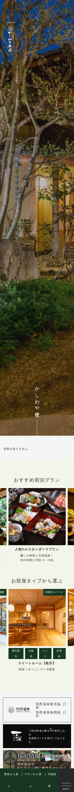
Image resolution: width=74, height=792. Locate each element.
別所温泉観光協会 (48, 706)
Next (68, 518)
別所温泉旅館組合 (48, 714)
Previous (4, 518)
